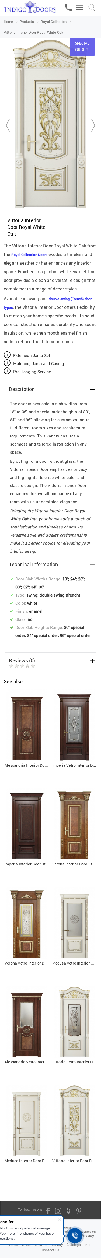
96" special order (75, 635)
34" (34, 587)
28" (81, 578)
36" (41, 587)
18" (65, 578)
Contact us (50, 1250)
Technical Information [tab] (33, 564)
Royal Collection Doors (29, 254)
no (30, 619)
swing (31, 595)
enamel (36, 611)
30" (18, 587)
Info (87, 1244)
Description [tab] (21, 389)
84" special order (42, 635)
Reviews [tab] (22, 660)
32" (26, 587)
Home (14, 1244)
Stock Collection (35, 1244)
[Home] (30, 6)
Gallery (57, 1244)
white (32, 603)
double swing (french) (60, 595)
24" (73, 578)
